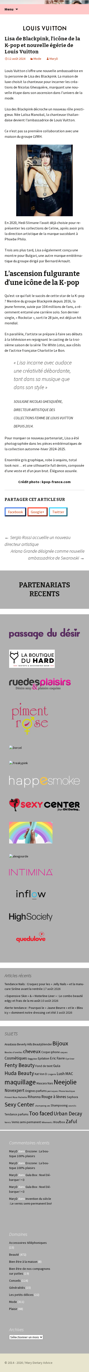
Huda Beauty (19, 1073)
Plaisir (13, 1309)
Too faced (41, 1113)
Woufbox (59, 1122)
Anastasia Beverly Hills (18, 1044)
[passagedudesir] (44, 633)
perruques (52, 1091)
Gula (56, 1066)
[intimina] (30, 872)
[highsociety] (30, 917)
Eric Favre (57, 1058)
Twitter (58, 512)
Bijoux (60, 1043)
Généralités (17, 1288)
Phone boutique (67, 1091)
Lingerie (52, 1074)
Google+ (37, 512)
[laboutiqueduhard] (32, 658)
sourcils (72, 1105)
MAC (69, 1073)
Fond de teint (43, 1066)
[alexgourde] (18, 856)
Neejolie (65, 1082)
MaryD (54, 59)
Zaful (71, 1121)
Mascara (42, 1083)
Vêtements (47, 1122)
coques (64, 1052)
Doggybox (32, 1058)
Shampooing (59, 1105)
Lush (61, 1073)
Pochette (22, 1097)
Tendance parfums (16, 1114)
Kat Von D (41, 1074)
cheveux (32, 1051)
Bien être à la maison (23, 1262)
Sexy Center (19, 1104)
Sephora (72, 1097)
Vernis (8, 1122)
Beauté (14, 1254)
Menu (9, 9)
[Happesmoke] (44, 781)
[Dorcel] (15, 747)
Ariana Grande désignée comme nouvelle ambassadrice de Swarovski (47, 554)
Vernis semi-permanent (26, 1122)
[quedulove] (30, 937)
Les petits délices (21, 1295)
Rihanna (34, 1097)
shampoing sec (42, 1105)
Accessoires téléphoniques (28, 1243)
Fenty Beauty (20, 1065)
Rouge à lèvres (53, 1096)
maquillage (20, 1082)
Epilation (43, 1058)
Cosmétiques (16, 1058)
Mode (37, 59)
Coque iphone (50, 1052)
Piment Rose (11, 1097)
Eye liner (69, 1058)
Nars (50, 1083)
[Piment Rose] (30, 717)
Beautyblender (42, 1044)
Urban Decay (68, 1113)
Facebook (15, 512)
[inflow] (30, 894)
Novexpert (14, 1090)
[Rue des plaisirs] (40, 684)
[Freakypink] (18, 763)
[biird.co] (30, 832)
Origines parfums (36, 1091)
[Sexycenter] (44, 804)
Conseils (15, 1280)
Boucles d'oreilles (13, 1052)
